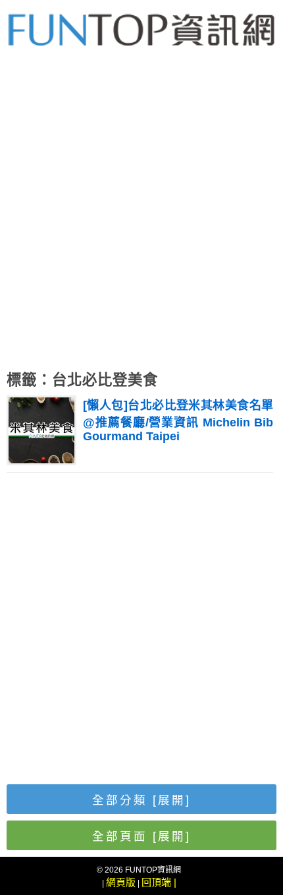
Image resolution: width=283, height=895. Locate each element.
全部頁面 (141, 836)
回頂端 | (159, 882)
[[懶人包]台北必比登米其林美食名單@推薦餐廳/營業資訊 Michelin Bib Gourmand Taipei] (41, 459)
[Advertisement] (141, 217)
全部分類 (141, 800)
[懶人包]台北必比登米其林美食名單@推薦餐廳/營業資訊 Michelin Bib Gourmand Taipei (178, 421)
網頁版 (121, 882)
